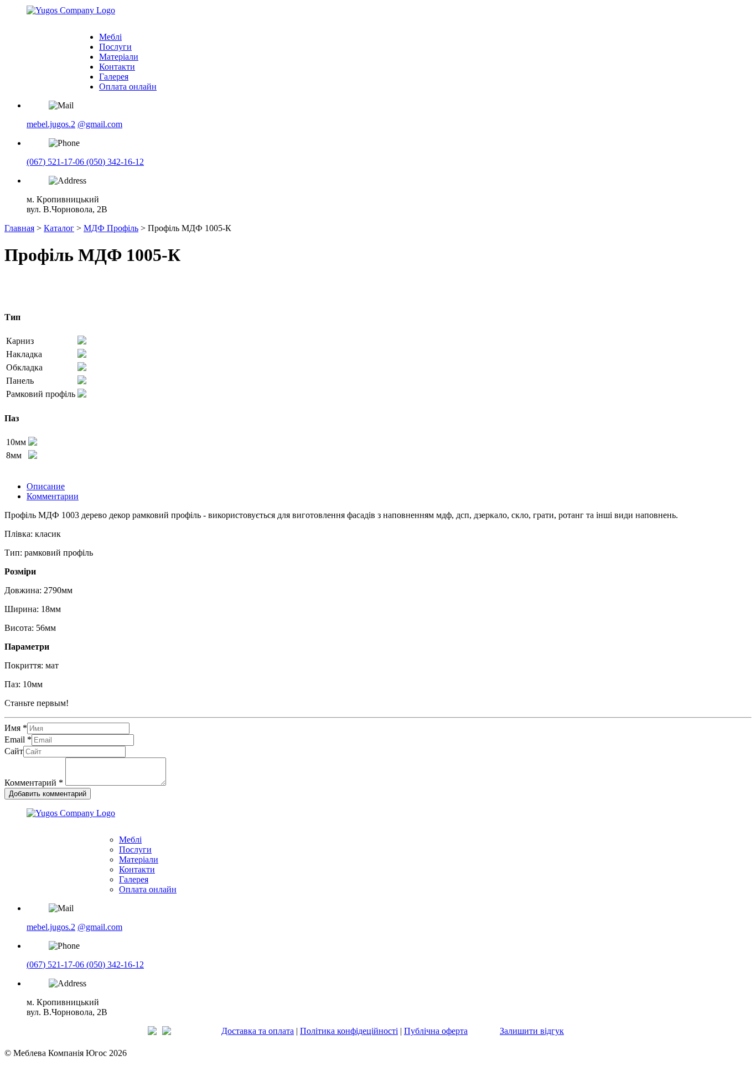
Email (18, 739)
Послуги (115, 46)
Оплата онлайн (128, 86)
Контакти (117, 66)
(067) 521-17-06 (56, 161)
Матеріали (118, 56)
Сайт (13, 751)
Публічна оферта (436, 1031)
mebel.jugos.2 (51, 124)
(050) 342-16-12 (115, 161)
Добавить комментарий (47, 794)
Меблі (110, 36)
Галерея (113, 76)
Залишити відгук (532, 1031)
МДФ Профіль (111, 228)
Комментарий (33, 782)
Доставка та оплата (257, 1031)
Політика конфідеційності (349, 1031)
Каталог (59, 228)
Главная (19, 228)
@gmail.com (99, 124)
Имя (15, 728)
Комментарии (53, 496)
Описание (46, 486)
